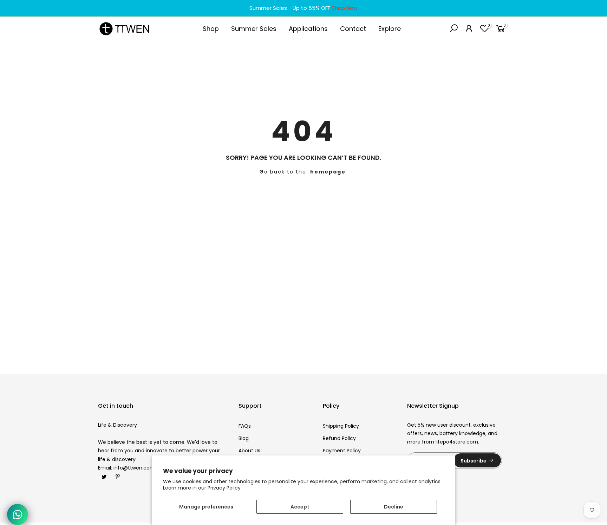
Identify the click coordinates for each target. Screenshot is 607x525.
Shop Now (345, 8)
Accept (300, 506)
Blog (244, 438)
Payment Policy (342, 450)
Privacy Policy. (225, 487)
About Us (249, 450)
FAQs (245, 425)
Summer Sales (253, 28)
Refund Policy (339, 438)
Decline (393, 506)
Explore (389, 28)
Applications (308, 28)
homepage (328, 171)
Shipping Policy (341, 425)
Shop (211, 28)
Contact (353, 28)
